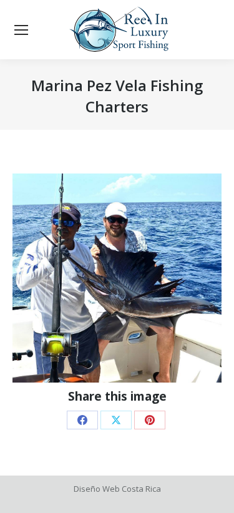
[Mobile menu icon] (21, 30)
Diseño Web (97, 488)
